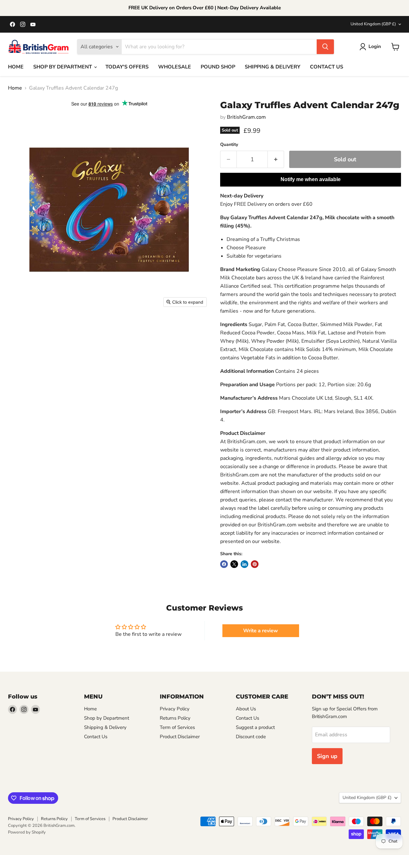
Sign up (327, 756)
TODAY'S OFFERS (127, 66)
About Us (246, 709)
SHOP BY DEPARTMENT (63, 66)
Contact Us (95, 736)
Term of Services (177, 727)
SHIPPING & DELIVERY (272, 66)
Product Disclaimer (180, 736)
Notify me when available (311, 179)
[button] (371, 47)
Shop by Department (106, 718)
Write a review (260, 630)
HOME (16, 66)
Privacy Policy (174, 709)
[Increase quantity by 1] (276, 159)
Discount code (251, 736)
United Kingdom (373, 24)
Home (15, 88)
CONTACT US (326, 66)
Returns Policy (175, 718)
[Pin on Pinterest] (255, 564)
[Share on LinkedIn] (244, 564)
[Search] (325, 46)
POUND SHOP (218, 66)
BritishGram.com (246, 117)
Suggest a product (255, 727)
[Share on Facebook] (224, 564)
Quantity (229, 144)
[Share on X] (234, 564)
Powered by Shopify (27, 832)
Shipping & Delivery (105, 727)
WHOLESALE (174, 66)
